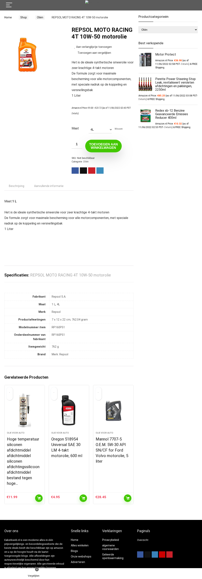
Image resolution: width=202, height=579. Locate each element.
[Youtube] (162, 554)
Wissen (119, 128)
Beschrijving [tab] (16, 186)
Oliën (40, 17)
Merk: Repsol (60, 354)
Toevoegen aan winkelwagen (103, 146)
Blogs (74, 551)
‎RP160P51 (58, 327)
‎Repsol (56, 312)
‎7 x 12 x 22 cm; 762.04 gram (70, 319)
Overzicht (142, 539)
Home (8, 17)
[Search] (191, 5)
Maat (75, 128)
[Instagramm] (155, 554)
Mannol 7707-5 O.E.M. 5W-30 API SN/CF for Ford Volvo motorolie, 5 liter (112, 450)
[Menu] (9, 5)
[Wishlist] (101, 573)
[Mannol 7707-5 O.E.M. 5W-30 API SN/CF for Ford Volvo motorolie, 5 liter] (113, 410)
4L (58, 304)
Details (75, 113)
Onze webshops (81, 556)
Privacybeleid (110, 539)
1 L (53, 304)
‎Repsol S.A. (59, 296)
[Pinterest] (169, 554)
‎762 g (55, 346)
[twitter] (147, 554)
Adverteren (78, 562)
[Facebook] (140, 554)
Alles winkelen (80, 545)
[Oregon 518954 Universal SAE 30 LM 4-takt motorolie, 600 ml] (69, 410)
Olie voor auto (15, 433)
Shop (23, 17)
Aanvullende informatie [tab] (49, 186)
